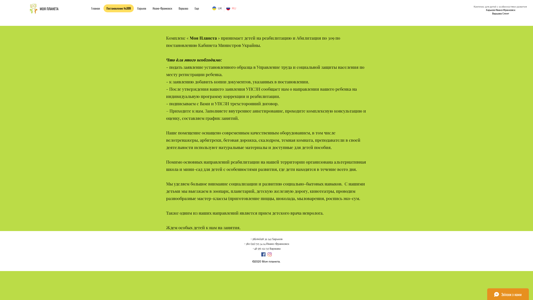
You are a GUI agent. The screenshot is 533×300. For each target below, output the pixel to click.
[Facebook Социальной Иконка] (263, 254)
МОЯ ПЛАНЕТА (49, 8)
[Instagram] (270, 254)
